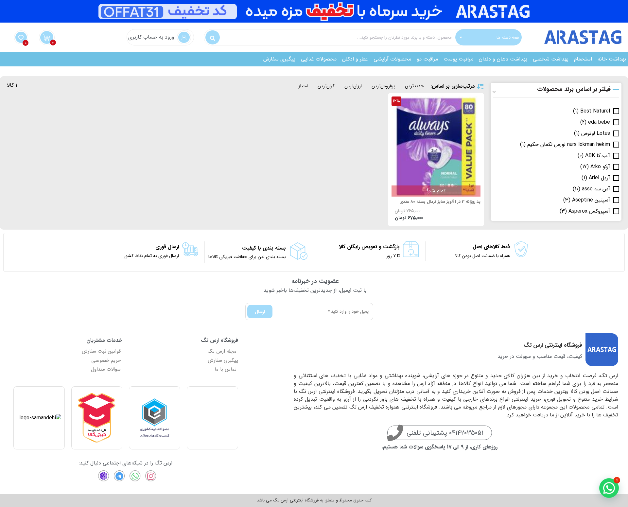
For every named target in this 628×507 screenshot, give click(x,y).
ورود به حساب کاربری (151, 37)
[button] (609, 488)
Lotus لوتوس (595, 133)
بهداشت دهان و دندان (503, 59)
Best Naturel (595, 111)
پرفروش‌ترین (383, 86)
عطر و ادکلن (355, 59)
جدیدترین (414, 86)
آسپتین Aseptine (591, 200)
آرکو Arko (600, 167)
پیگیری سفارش (279, 59)
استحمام (583, 59)
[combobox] (488, 37)
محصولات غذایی (319, 59)
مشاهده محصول (462, 100)
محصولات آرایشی (392, 59)
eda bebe (599, 122)
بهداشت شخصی (550, 59)
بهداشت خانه (612, 59)
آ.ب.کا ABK (597, 156)
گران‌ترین (326, 86)
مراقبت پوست (458, 59)
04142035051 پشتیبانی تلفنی (445, 433)
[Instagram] (150, 475)
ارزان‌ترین (353, 86)
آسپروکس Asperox (589, 211)
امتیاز (303, 86)
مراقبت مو (427, 59)
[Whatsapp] (135, 475)
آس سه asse (596, 189)
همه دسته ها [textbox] (508, 37)
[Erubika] (103, 475)
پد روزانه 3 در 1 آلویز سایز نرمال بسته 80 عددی (439, 202)
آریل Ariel (599, 178)
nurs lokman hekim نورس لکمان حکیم (568, 145)
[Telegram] (119, 475)
